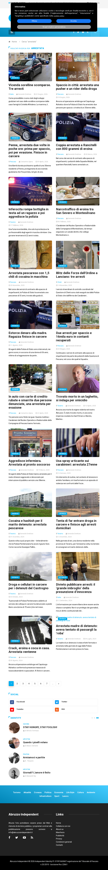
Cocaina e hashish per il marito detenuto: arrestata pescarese (27, 524)
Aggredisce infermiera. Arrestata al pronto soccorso (29, 462)
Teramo (13, 222)
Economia (58, 792)
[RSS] (88, 32)
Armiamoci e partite (34, 757)
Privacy (59, 839)
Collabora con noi (63, 826)
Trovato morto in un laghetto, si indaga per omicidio (77, 398)
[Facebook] (74, 32)
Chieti (59, 282)
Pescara (60, 94)
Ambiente (91, 792)
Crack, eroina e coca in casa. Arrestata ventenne (29, 650)
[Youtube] (83, 32)
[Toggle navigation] (12, 32)
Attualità (63, 577)
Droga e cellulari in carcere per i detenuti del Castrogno (28, 586)
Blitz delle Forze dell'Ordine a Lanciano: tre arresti (76, 275)
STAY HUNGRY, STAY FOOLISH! (40, 727)
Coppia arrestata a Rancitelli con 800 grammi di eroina (76, 147)
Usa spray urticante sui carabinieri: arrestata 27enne (76, 462)
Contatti (59, 845)
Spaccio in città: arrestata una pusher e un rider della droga (77, 87)
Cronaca (15, 78)
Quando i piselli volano (35, 742)
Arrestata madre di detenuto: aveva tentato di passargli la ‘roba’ (76, 629)
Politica (26, 754)
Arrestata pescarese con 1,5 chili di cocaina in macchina (29, 275)
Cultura (26, 724)
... (52, 684)
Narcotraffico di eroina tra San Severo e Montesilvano (75, 211)
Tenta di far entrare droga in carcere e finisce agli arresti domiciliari (76, 524)
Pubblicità (60, 836)
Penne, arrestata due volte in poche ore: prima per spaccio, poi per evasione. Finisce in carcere (30, 150)
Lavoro (65, 796)
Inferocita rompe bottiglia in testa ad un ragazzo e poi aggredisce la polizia (28, 212)
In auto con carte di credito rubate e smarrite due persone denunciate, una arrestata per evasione (30, 402)
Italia (12, 94)
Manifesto (60, 832)
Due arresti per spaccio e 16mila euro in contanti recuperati (74, 336)
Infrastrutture (45, 796)
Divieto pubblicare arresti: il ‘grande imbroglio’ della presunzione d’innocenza (75, 588)
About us (59, 829)
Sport (56, 796)
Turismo (17, 792)
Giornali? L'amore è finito (36, 772)
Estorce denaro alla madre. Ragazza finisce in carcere (28, 334)
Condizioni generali (64, 842)
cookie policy (59, 16)
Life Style (26, 739)
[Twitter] (78, 32)
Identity (16, 718)
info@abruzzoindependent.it (21, 832)
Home (14, 42)
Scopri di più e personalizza (54, 27)
